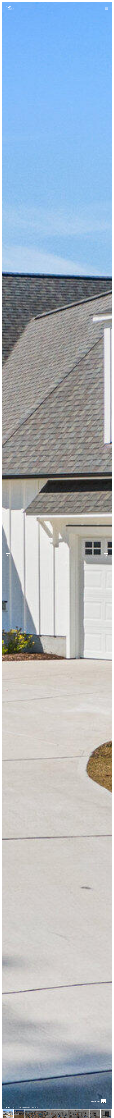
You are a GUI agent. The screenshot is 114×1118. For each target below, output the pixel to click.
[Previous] (8, 555)
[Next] (106, 555)
